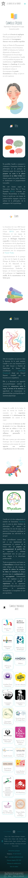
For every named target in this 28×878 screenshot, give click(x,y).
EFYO (11, 231)
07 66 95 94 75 (17, 854)
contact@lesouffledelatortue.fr (16, 857)
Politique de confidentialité (14, 863)
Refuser (9, 876)
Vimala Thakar (9, 253)
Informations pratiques (14, 850)
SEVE (12, 191)
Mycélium (22, 521)
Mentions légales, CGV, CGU (14, 860)
